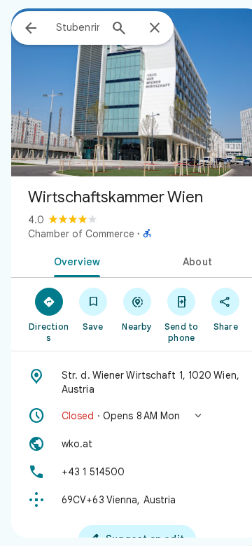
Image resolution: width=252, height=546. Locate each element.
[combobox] (77, 27)
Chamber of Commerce (81, 233)
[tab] (74, 260)
